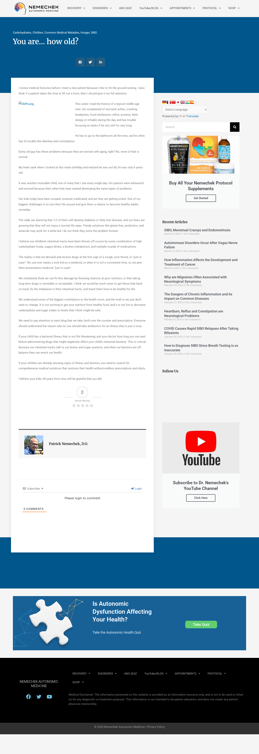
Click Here (200, 498)
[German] (164, 102)
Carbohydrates (22, 32)
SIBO (94, 32)
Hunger (85, 32)
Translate (192, 116)
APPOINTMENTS (180, 8)
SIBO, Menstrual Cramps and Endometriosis (197, 230)
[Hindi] (187, 102)
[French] (169, 102)
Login (138, 488)
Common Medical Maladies (61, 32)
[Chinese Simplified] (173, 102)
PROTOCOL (209, 8)
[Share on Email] (4, 115)
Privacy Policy (156, 727)
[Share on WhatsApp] (4, 134)
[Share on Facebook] (4, 106)
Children (38, 32)
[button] (80, 62)
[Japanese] (178, 102)
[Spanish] (192, 102)
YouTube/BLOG (149, 8)
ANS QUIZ (125, 8)
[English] (183, 102)
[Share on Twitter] (4, 125)
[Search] (234, 127)
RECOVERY (74, 8)
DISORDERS (100, 8)
